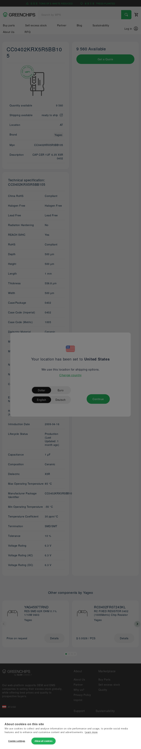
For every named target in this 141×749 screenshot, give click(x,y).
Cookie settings (16, 741)
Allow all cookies (44, 741)
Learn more (91, 732)
